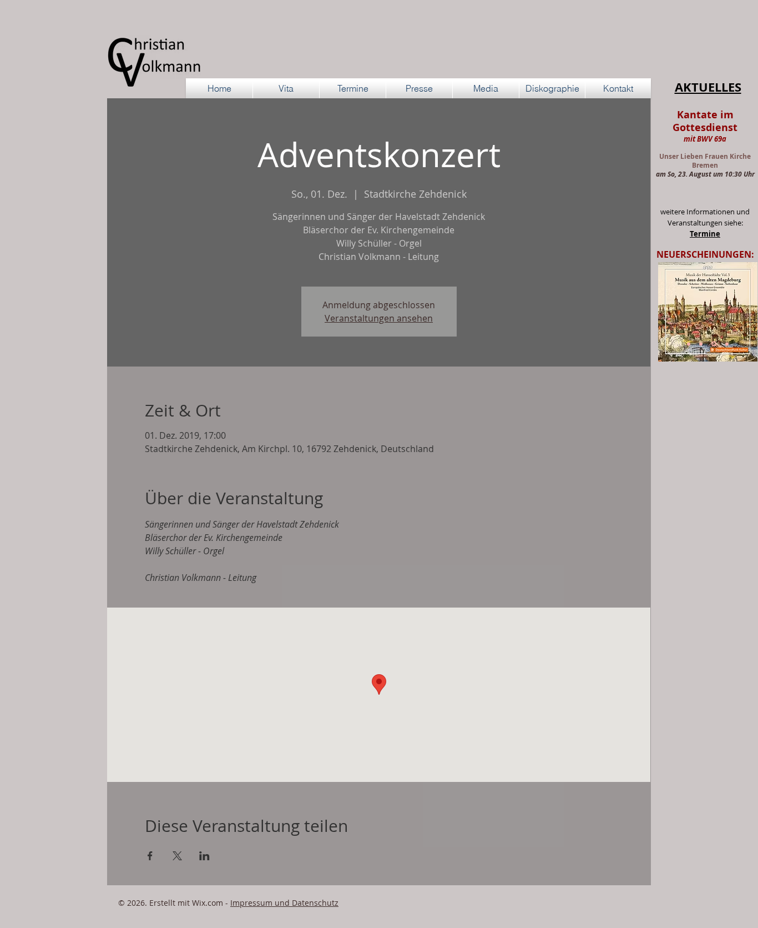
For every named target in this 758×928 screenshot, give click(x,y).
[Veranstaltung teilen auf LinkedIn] (204, 855)
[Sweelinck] (701, 343)
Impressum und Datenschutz (284, 902)
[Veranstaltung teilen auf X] (177, 855)
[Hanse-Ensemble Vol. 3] (713, 344)
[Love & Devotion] (688, 343)
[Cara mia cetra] (727, 343)
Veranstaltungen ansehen (379, 318)
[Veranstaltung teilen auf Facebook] (150, 855)
